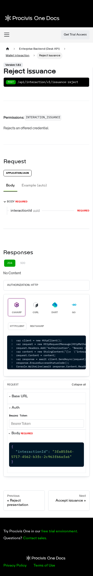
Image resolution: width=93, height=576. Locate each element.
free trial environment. (59, 531)
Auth (16, 407)
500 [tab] (22, 263)
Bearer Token (18, 415)
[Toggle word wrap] (72, 341)
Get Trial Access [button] (75, 34)
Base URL (20, 396)
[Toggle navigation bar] (6, 34)
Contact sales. (35, 538)
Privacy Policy (15, 565)
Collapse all (79, 384)
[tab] (10, 185)
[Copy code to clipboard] (80, 341)
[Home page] (7, 49)
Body (22, 433)
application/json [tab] (17, 173)
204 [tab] (9, 263)
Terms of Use (44, 565)
